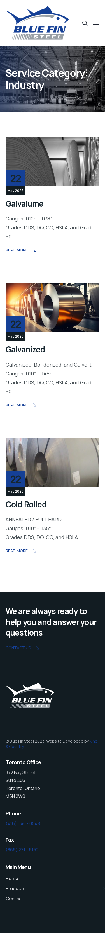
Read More (17, 250)
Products (15, 888)
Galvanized (25, 349)
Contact (14, 898)
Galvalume (24, 203)
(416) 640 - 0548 (23, 823)
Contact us (18, 647)
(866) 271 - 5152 (22, 850)
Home (12, 878)
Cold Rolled (26, 504)
